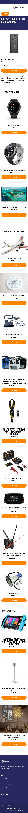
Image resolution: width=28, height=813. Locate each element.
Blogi (5, 788)
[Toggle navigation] (3, 7)
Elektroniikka (11, 59)
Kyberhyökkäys (8, 785)
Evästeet (20, 808)
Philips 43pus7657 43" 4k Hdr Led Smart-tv (14, 208)
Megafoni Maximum (14, 593)
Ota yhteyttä (13, 808)
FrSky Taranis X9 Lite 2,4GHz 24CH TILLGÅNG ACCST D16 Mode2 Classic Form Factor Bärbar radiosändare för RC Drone (14, 381)
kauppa (5, 13)
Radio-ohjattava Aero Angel (14, 258)
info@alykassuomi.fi (6, 2)
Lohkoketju (7, 782)
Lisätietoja (14, 70)
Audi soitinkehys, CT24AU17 (14, 335)
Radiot (17, 59)
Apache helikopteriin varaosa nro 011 (14, 296)
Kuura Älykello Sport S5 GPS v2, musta (14, 170)
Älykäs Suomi (7, 779)
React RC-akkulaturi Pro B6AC (14, 478)
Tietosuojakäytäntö (10, 810)
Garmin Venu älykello (14, 125)
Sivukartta (20, 810)
